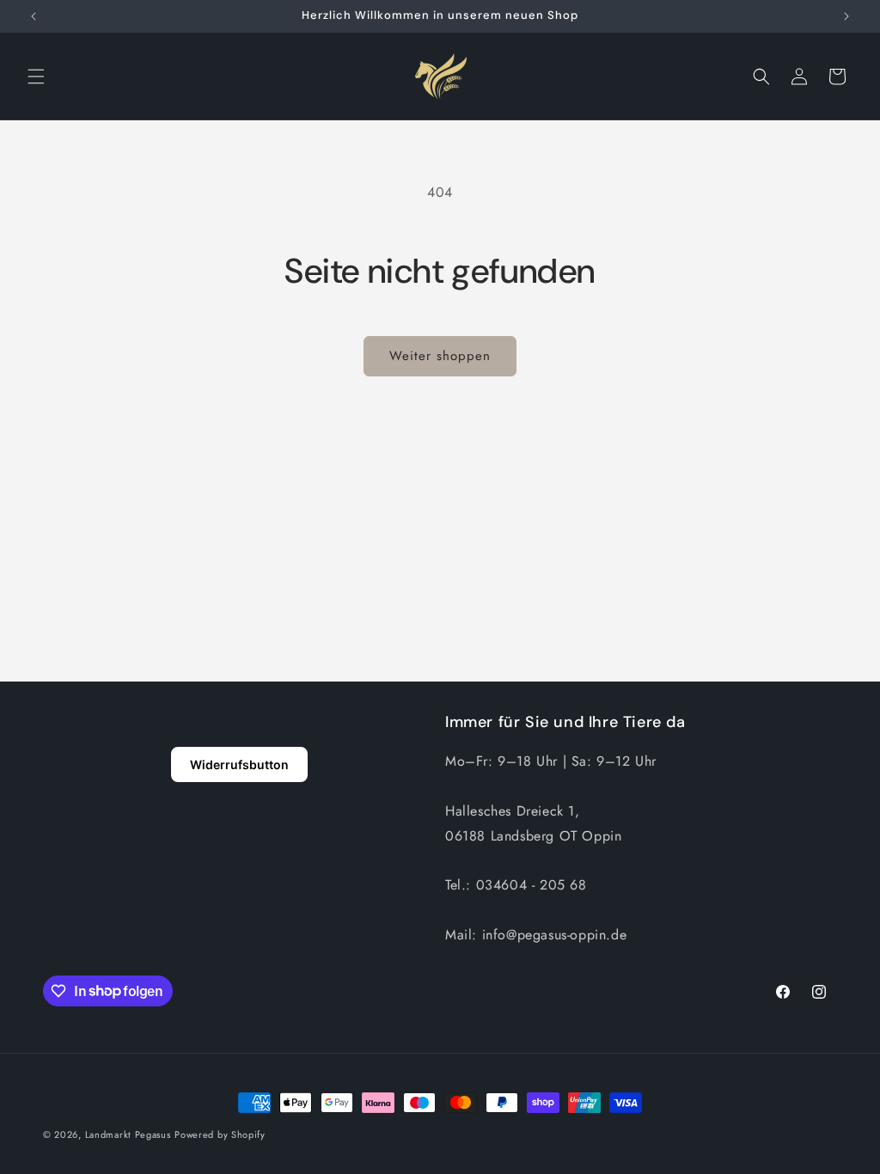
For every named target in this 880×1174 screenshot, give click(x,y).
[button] (36, 76)
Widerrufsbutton (239, 764)
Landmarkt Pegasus (128, 1134)
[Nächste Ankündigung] (846, 16)
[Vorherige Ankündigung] (33, 16)
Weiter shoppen (440, 355)
